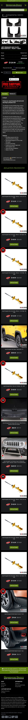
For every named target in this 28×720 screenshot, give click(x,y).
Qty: (2, 72)
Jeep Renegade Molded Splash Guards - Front (14, 614)
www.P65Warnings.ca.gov (9, 160)
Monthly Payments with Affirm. (17, 0)
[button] (3, 41)
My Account (3, 685)
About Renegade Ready (20, 685)
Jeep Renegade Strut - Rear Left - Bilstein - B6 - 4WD (14, 386)
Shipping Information (5, 691)
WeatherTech (24, 53)
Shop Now (3, 683)
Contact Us (17, 683)
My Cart (2, 686)
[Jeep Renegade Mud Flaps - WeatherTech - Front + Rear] (14, 27)
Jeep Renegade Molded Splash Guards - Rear (14, 650)
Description (5, 93)
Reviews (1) (12, 93)
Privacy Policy (18, 686)
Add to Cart (20, 72)
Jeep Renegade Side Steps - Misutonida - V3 (14, 349)
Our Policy (3, 692)
